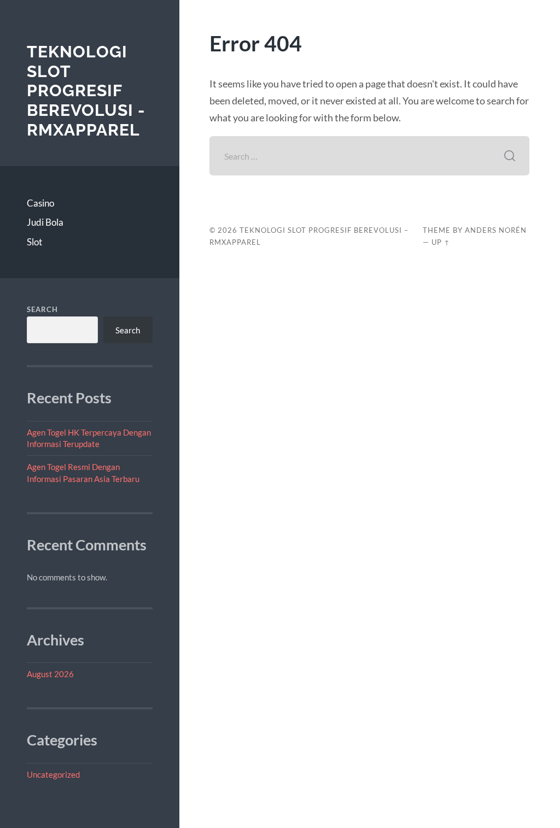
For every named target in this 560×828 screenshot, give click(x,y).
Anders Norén (496, 230)
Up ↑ (440, 242)
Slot (34, 242)
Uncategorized (53, 774)
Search (42, 309)
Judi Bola (45, 222)
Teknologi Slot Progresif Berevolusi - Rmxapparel (86, 90)
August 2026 (50, 674)
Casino (40, 203)
